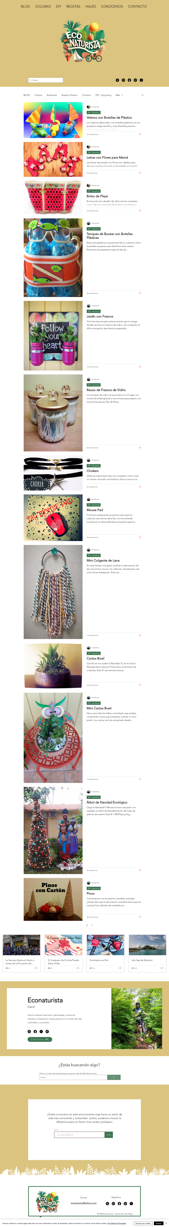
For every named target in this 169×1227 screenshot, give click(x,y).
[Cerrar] (166, 1223)
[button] (142, 95)
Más (118, 95)
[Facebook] (129, 80)
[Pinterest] (135, 80)
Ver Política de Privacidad (116, 1223)
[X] (141, 80)
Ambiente (52, 95)
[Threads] (117, 80)
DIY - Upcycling (103, 95)
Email (56, 1130)
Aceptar (159, 1223)
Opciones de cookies (143, 1223)
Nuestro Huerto (69, 95)
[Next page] (92, 925)
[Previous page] (77, 925)
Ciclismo (86, 95)
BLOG (27, 95)
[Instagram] (123, 80)
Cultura (38, 95)
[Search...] (113, 1077)
